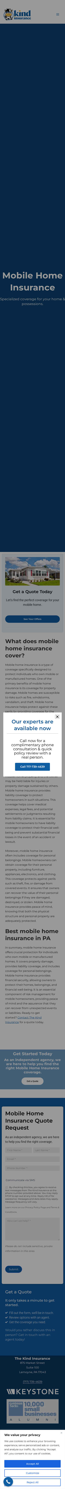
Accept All (32, 1463)
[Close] (61, 1433)
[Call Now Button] (8, 1481)
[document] (32, 744)
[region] (32, 1459)
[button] (57, 716)
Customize (32, 1473)
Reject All (32, 1482)
